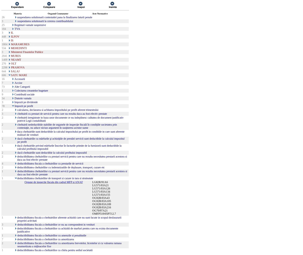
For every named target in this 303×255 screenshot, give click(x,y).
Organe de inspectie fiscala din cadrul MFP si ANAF (54, 182)
